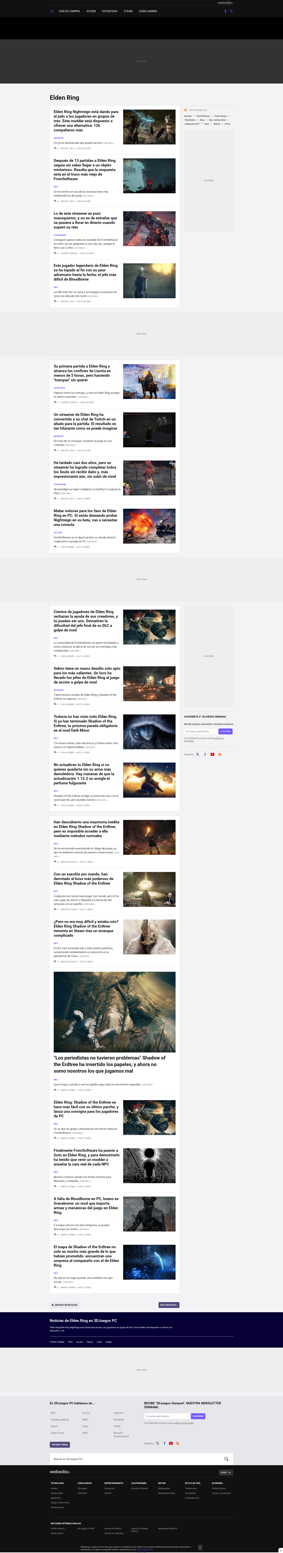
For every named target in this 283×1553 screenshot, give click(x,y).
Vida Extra (82, 1493)
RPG (56, 187)
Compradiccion (192, 1498)
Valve (99, 1342)
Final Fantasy (220, 116)
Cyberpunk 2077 (192, 124)
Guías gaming (148, 11)
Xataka (54, 1488)
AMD (85, 1432)
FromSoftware (203, 116)
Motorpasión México (167, 1528)
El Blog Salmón (219, 1488)
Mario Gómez (68, 1090)
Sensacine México (113, 1528)
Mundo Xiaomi (57, 1507)
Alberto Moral (69, 253)
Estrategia (109, 11)
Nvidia (109, 1342)
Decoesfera (190, 1493)
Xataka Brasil (57, 1533)
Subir (224, 1472)
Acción (91, 11)
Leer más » (108, 143)
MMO (85, 1419)
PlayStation (190, 120)
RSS (220, 754)
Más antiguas (169, 1305)
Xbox (202, 120)
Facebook (225, 11)
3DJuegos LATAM (86, 1528)
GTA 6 (227, 124)
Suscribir (225, 731)
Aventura (59, 388)
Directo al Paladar (139, 1488)
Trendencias (191, 1488)
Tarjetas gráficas (60, 1419)
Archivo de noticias (66, 1305)
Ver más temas (60, 1444)
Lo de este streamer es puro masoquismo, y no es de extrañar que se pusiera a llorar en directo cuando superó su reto (85, 220)
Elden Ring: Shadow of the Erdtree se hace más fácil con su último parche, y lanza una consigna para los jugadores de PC (86, 1109)
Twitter (231, 11)
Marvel (217, 124)
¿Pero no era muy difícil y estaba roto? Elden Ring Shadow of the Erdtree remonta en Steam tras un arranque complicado (86, 928)
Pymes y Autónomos (221, 1493)
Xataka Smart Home (60, 1502)
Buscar (226, 1459)
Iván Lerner (67, 547)
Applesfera (56, 1498)
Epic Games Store (217, 120)
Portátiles (119, 1419)
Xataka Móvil (57, 1493)
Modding (59, 138)
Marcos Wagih (69, 862)
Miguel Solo (68, 148)
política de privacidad (184, 1423)
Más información (145, 1549)
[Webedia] (225, 3)
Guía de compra (69, 11)
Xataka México (58, 1528)
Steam (128, 11)
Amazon (188, 116)
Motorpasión (164, 1488)
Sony (206, 124)
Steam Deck (57, 1432)
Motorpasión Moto (166, 1493)
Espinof (108, 1493)
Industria (118, 1412)
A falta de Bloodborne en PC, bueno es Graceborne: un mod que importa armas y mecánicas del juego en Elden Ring (86, 1206)
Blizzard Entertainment (121, 1434)
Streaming (60, 235)
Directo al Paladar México (139, 1529)
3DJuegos (82, 1488)
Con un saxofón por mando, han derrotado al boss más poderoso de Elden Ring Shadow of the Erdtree (83, 879)
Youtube (212, 754)
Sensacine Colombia (113, 1533)
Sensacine (109, 1488)
